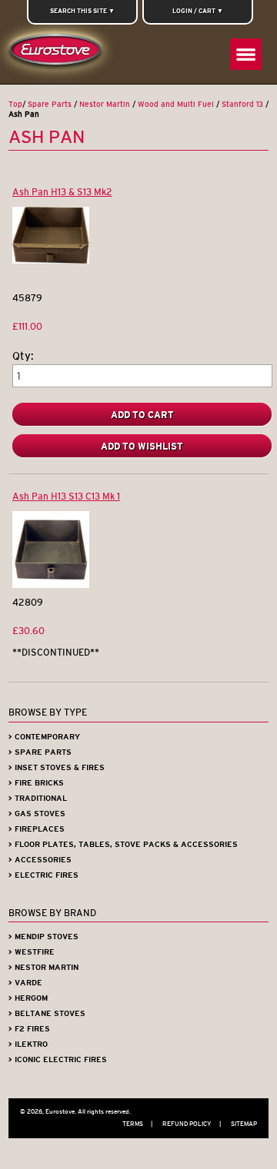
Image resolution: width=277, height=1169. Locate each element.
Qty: (23, 356)
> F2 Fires (29, 1029)
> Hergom (28, 998)
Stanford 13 (242, 104)
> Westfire (31, 952)
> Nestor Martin (43, 967)
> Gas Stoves (36, 813)
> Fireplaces (36, 829)
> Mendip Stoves (43, 936)
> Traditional (37, 798)
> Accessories (40, 859)
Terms (137, 1123)
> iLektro (28, 1044)
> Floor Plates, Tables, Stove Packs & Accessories (123, 844)
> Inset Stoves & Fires (56, 767)
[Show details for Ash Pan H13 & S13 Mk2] (50, 260)
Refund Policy (191, 1123)
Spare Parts (50, 104)
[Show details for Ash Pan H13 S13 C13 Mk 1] (50, 584)
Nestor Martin (104, 104)
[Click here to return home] (58, 53)
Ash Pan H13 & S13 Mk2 (62, 192)
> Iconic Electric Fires (57, 1059)
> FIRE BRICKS (36, 783)
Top (15, 104)
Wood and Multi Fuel (176, 104)
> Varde (25, 982)
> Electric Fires (43, 875)
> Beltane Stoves (46, 1013)
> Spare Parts (40, 752)
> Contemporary (44, 736)
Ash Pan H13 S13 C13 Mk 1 (66, 496)
